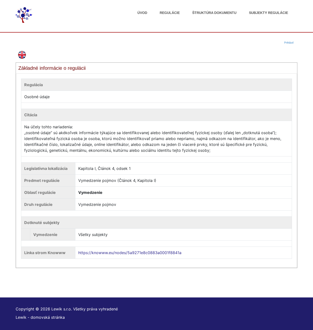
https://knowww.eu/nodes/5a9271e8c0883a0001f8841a (129, 252)
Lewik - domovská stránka (40, 317)
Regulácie (170, 13)
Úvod (142, 13)
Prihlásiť (289, 42)
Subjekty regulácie (268, 13)
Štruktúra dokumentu (214, 13)
